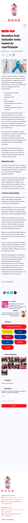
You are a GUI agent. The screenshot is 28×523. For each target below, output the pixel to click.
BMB (20, 331)
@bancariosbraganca (7, 383)
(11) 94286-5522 (7, 503)
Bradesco (7, 337)
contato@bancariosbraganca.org (12, 501)
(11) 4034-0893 (7, 499)
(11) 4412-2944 (7, 511)
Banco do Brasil (7, 331)
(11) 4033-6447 (17, 499)
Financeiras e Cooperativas (14, 326)
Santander (7, 347)
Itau (8, 342)
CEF (20, 337)
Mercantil (20, 342)
